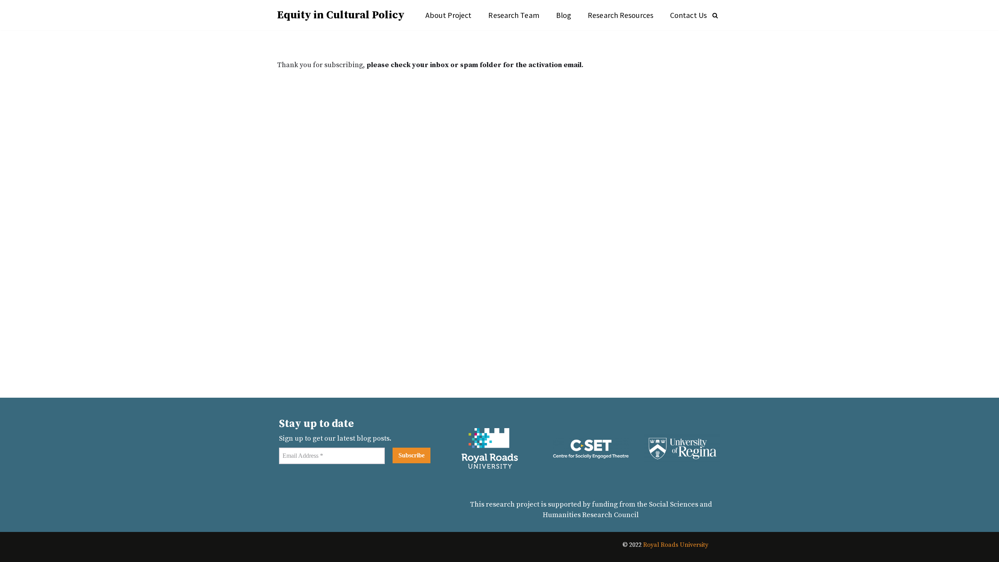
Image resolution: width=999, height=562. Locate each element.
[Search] (715, 15)
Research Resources (620, 15)
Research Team (513, 15)
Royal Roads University (675, 545)
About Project (448, 15)
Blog (563, 15)
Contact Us (688, 15)
